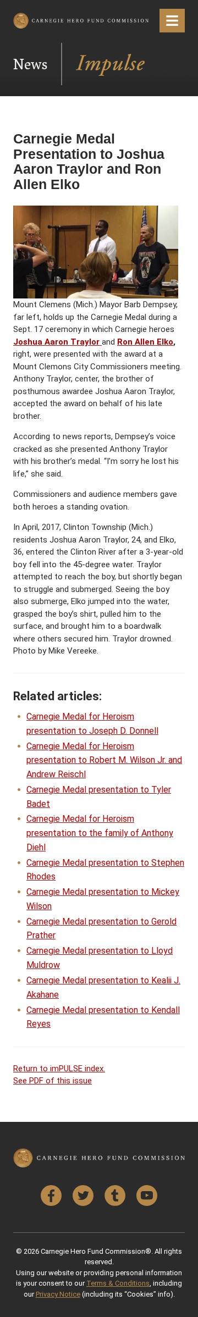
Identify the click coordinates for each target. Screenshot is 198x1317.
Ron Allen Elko (145, 342)
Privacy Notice (58, 1294)
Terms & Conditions (118, 1283)
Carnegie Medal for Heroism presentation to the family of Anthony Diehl (99, 833)
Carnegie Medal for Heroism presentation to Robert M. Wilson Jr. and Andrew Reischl (104, 760)
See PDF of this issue (52, 1081)
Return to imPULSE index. (59, 1068)
